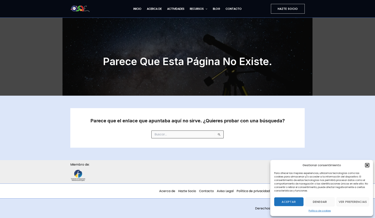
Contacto (234, 9)
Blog (216, 9)
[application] (205, 9)
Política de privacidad (253, 191)
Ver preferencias (353, 202)
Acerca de (154, 9)
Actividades (175, 9)
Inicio (137, 9)
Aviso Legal (225, 191)
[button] (367, 165)
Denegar (320, 202)
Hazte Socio (187, 191)
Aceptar (289, 202)
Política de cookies (320, 210)
